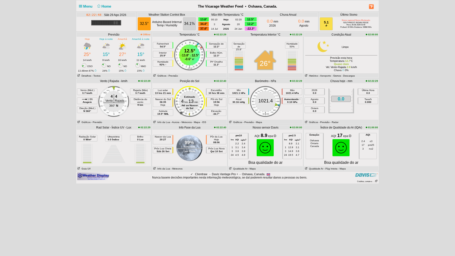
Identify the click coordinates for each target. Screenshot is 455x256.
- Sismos (336, 75)
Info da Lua (163, 122)
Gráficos (161, 75)
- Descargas (348, 75)
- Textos (96, 75)
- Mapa (196, 122)
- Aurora (175, 122)
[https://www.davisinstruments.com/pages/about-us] (366, 175)
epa (271, 136)
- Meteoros (186, 122)
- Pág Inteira (330, 168)
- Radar (334, 122)
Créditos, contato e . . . (366, 181)
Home (106, 6)
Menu (88, 6)
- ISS (203, 122)
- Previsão (172, 75)
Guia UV (85, 168)
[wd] (93, 176)
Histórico (313, 75)
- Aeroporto (325, 75)
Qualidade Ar (239, 168)
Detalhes (85, 75)
